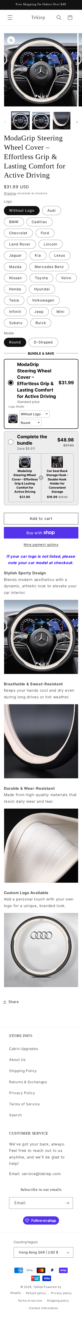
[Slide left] (5, 122)
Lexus (59, 255)
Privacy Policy (22, 1093)
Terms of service (30, 1300)
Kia (38, 255)
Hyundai (42, 289)
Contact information (43, 1308)
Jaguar (15, 255)
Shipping (10, 193)
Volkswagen (43, 300)
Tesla (14, 300)
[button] (10, 17)
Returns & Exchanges (28, 1082)
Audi (51, 210)
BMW (14, 222)
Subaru (16, 323)
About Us (17, 1059)
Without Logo (21, 210)
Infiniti (15, 312)
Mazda (15, 267)
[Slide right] (77, 122)
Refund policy (36, 1293)
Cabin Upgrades (23, 1049)
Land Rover (20, 244)
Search (15, 1115)
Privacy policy (61, 1293)
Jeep (38, 312)
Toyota (41, 278)
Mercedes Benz (49, 267)
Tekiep (38, 1287)
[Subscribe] (67, 1203)
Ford (45, 233)
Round (15, 342)
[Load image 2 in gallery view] (41, 121)
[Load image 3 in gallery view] (62, 121)
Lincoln (51, 244)
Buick (41, 323)
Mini (60, 312)
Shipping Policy (23, 1071)
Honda (15, 289)
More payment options (41, 544)
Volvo (66, 278)
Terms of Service (24, 1104)
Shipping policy (58, 1300)
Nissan (15, 278)
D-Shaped (43, 342)
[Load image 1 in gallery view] (20, 121)
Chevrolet (18, 233)
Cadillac (39, 222)
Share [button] (13, 1002)
